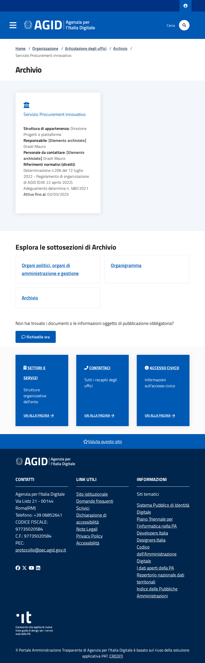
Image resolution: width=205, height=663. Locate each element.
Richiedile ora (38, 337)
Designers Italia (151, 540)
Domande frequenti (94, 501)
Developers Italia (152, 533)
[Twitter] (24, 567)
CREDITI (116, 656)
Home (21, 48)
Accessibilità (87, 543)
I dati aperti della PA (155, 568)
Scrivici (83, 508)
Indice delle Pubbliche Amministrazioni (157, 592)
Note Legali (87, 529)
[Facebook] (18, 567)
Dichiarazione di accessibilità (91, 518)
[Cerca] (184, 25)
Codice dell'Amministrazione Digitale (156, 554)
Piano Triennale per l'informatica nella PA (157, 522)
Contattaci (99, 368)
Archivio (120, 48)
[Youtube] (31, 567)
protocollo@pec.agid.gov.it (41, 550)
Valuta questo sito (105, 441)
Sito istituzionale (92, 494)
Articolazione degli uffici (85, 48)
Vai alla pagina (36, 415)
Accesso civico (164, 368)
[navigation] (13, 25)
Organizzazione (45, 48)
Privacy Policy (89, 536)
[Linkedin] (38, 567)
